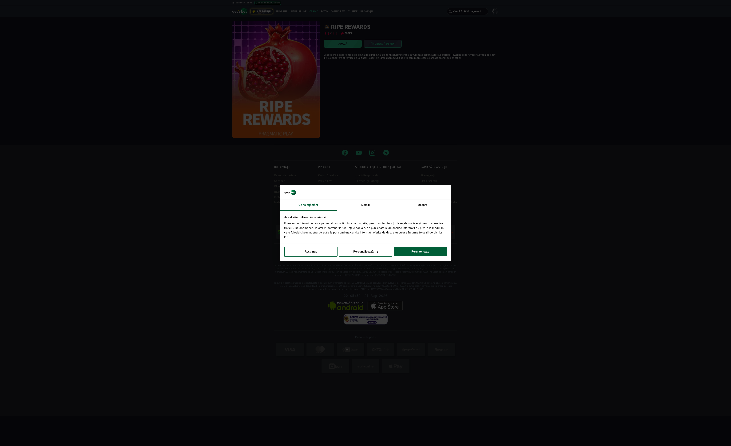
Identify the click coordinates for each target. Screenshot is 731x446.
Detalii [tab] (365, 204)
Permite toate (420, 251)
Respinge (311, 251)
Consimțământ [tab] (308, 204)
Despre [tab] (423, 204)
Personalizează (363, 251)
